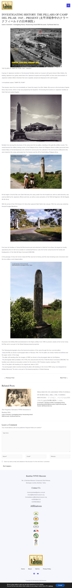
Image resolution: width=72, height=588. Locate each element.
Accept (60, 585)
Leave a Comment (7, 24)
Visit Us (37, 569)
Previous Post (9, 378)
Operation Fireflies (49, 402)
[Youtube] (38, 573)
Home (23, 569)
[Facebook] (34, 573)
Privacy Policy (47, 569)
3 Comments (40, 402)
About (30, 569)
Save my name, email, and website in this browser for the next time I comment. (27, 461)
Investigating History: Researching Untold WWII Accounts (29, 24)
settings (51, 586)
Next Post (64, 378)
